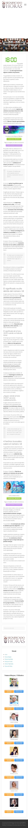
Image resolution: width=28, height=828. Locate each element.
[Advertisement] (14, 24)
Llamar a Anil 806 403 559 (9, 708)
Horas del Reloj (8, 666)
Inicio (6, 654)
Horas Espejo (8, 657)
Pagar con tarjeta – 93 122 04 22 (14, 145)
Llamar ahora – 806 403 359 (14, 498)
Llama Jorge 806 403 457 (9, 812)
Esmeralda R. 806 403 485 (9, 691)
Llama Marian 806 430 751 (9, 743)
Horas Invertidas (9, 659)
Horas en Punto (8, 661)
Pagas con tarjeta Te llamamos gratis (18, 691)
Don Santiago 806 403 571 (9, 726)
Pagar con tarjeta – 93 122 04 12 (14, 504)
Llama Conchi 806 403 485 (9, 794)
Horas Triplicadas (9, 664)
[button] (25, 4)
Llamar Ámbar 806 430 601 (9, 760)
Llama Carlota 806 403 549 (9, 777)
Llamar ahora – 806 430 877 (14, 139)
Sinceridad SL (23, 822)
